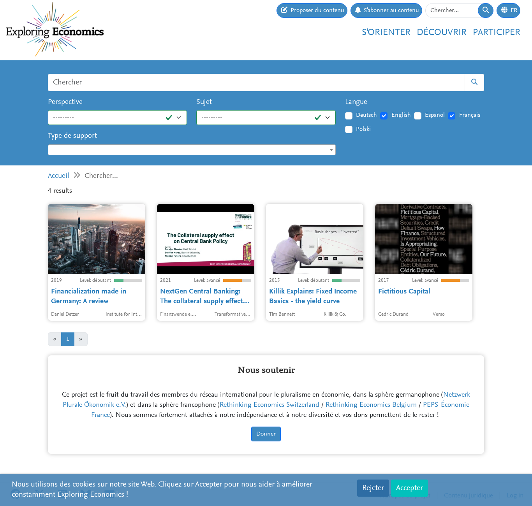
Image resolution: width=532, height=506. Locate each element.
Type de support (72, 136)
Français (469, 115)
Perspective (65, 102)
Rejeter (373, 488)
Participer (496, 32)
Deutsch (366, 115)
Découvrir (442, 32)
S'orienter (386, 32)
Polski (363, 129)
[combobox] (192, 149)
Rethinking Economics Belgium (371, 405)
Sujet (204, 102)
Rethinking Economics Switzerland (269, 405)
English (401, 115)
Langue (356, 102)
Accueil (58, 176)
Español (435, 115)
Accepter (409, 488)
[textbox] (191, 150)
